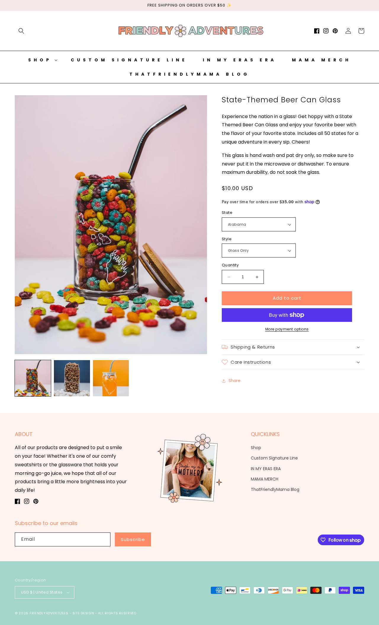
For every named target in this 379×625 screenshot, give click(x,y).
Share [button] (234, 381)
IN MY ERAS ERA (266, 469)
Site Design (83, 613)
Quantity (230, 265)
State (227, 213)
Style (227, 239)
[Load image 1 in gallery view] (33, 378)
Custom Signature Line (274, 458)
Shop (256, 448)
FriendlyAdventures (49, 613)
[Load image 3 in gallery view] (111, 378)
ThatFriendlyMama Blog (275, 489)
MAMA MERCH (264, 479)
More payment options (287, 329)
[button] (21, 30)
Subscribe (133, 539)
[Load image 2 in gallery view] (72, 378)
